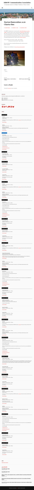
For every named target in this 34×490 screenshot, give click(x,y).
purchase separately (23, 37)
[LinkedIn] (11, 107)
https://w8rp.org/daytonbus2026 (20, 46)
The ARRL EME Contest (6, 471)
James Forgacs (7, 27)
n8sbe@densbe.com (4, 146)
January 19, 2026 (15, 27)
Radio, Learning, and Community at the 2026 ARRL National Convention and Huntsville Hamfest (16, 475)
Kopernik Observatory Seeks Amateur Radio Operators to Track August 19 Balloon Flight (17, 482)
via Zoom (19, 324)
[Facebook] (3, 107)
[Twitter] (5, 107)
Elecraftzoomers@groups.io (5, 352)
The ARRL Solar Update (6, 468)
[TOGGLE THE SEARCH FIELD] (31, 8)
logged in (9, 88)
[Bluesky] (13, 107)
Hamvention (22, 32)
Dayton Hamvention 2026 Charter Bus (15, 23)
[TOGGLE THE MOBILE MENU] (2, 8)
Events (25, 27)
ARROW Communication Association (17, 2)
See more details (4, 122)
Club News (22, 27)
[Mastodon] (9, 107)
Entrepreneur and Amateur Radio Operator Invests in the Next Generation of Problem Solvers (16, 479)
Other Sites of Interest (5, 462)
